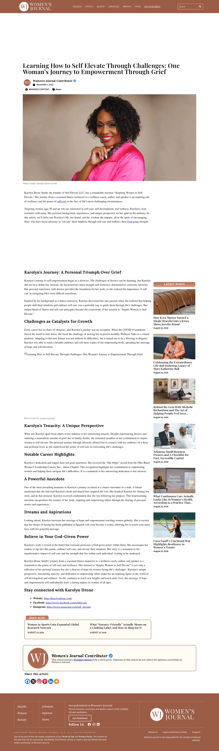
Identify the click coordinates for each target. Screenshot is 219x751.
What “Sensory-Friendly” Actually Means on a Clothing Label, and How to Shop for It (118, 626)
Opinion (127, 6)
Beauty (101, 6)
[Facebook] (27, 681)
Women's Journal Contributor (53, 81)
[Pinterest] (45, 681)
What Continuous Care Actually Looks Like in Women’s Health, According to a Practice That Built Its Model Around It (173, 501)
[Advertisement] (109, 35)
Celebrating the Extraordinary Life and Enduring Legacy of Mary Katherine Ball (172, 366)
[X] (33, 681)
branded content (83, 659)
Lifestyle (113, 6)
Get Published (152, 6)
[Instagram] (39, 681)
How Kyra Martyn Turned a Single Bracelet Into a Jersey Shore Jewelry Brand (171, 321)
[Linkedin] (50, 681)
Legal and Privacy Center (175, 732)
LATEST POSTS (174, 284)
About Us (152, 732)
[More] (56, 681)
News (138, 6)
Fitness (89, 6)
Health (77, 6)
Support (196, 732)
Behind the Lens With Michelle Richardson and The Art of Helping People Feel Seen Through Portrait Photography (173, 411)
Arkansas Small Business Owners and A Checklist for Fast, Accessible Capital (171, 455)
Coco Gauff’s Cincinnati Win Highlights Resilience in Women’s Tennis (171, 544)
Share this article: (37, 674)
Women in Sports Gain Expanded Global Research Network (53, 626)
